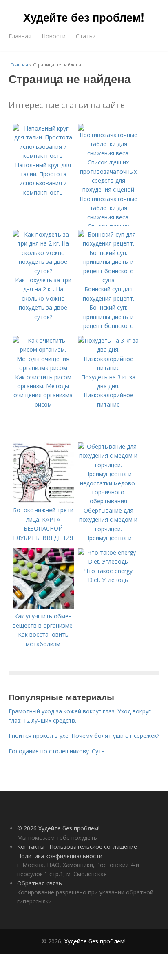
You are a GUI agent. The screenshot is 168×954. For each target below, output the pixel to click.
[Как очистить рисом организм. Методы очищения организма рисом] (43, 368)
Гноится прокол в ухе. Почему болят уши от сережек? (84, 735)
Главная (20, 36)
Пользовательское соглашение (93, 846)
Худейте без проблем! (83, 17)
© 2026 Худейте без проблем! (58, 828)
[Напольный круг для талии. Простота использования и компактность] (43, 155)
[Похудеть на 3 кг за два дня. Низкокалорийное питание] (108, 368)
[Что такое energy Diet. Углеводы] (108, 561)
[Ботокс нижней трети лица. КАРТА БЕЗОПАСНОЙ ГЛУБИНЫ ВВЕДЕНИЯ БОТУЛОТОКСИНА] (43, 501)
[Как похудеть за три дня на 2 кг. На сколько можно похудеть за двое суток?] (43, 271)
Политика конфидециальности (59, 856)
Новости (54, 36)
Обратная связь (39, 883)
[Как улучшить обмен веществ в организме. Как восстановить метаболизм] (43, 607)
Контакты (30, 846)
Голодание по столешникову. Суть (57, 751)
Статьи (86, 36)
